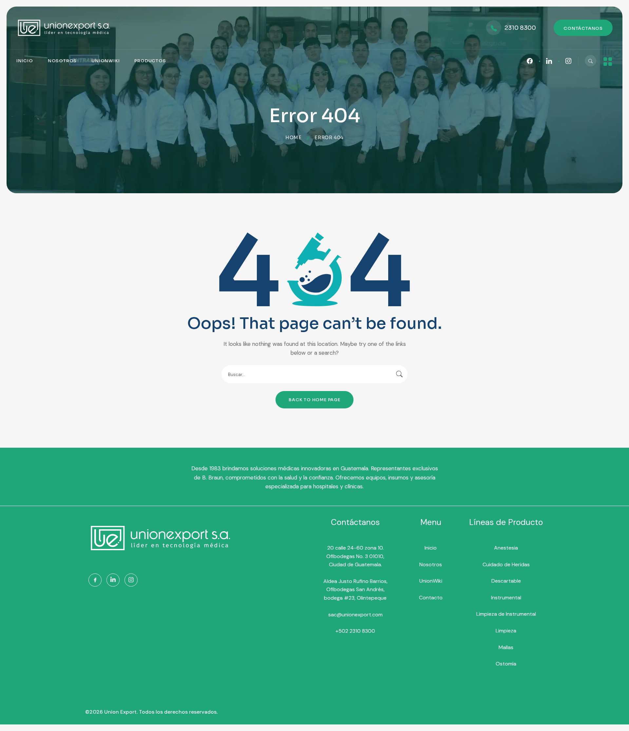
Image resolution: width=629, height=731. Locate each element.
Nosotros (62, 61)
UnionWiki (105, 61)
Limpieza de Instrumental (506, 613)
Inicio (24, 61)
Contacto (431, 597)
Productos (150, 61)
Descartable (506, 580)
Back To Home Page (314, 400)
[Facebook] (95, 580)
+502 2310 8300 (355, 631)
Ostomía (506, 663)
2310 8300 (520, 27)
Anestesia (506, 547)
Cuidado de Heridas (506, 564)
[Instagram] (131, 580)
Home (293, 138)
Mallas (506, 647)
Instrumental (506, 597)
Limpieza (506, 630)
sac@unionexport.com (355, 614)
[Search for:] (314, 374)
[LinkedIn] (113, 580)
